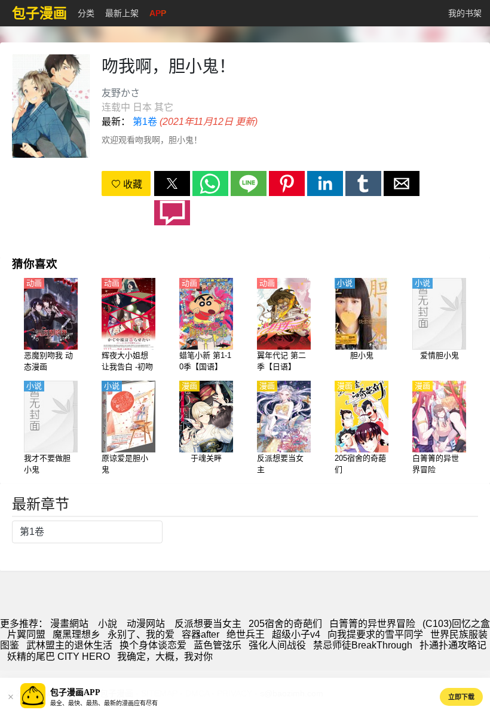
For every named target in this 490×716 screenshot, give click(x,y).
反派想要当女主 (207, 624)
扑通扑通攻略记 (452, 645)
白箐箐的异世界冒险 (372, 624)
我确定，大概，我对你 (165, 656)
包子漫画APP (75, 692)
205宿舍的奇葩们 (285, 624)
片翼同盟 (26, 634)
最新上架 (122, 13)
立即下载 (461, 696)
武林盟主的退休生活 (69, 645)
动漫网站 (146, 624)
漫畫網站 (69, 624)
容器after (200, 634)
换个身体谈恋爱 (153, 645)
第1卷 (145, 122)
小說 (107, 624)
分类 (86, 13)
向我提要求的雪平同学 (375, 634)
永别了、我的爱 (141, 634)
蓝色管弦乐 (217, 645)
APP (157, 13)
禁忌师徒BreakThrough (362, 645)
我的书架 (465, 13)
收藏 (131, 184)
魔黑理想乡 (76, 634)
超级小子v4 (296, 634)
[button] (172, 183)
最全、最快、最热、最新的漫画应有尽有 (104, 703)
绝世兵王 (245, 634)
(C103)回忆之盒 (456, 624)
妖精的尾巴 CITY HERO (58, 656)
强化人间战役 (277, 645)
